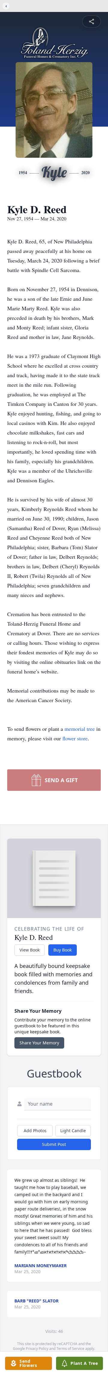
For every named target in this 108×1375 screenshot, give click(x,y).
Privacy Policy (37, 1348)
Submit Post (54, 1144)
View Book (30, 950)
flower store (75, 738)
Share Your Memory (39, 1043)
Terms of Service (70, 1348)
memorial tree (79, 728)
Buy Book (62, 950)
